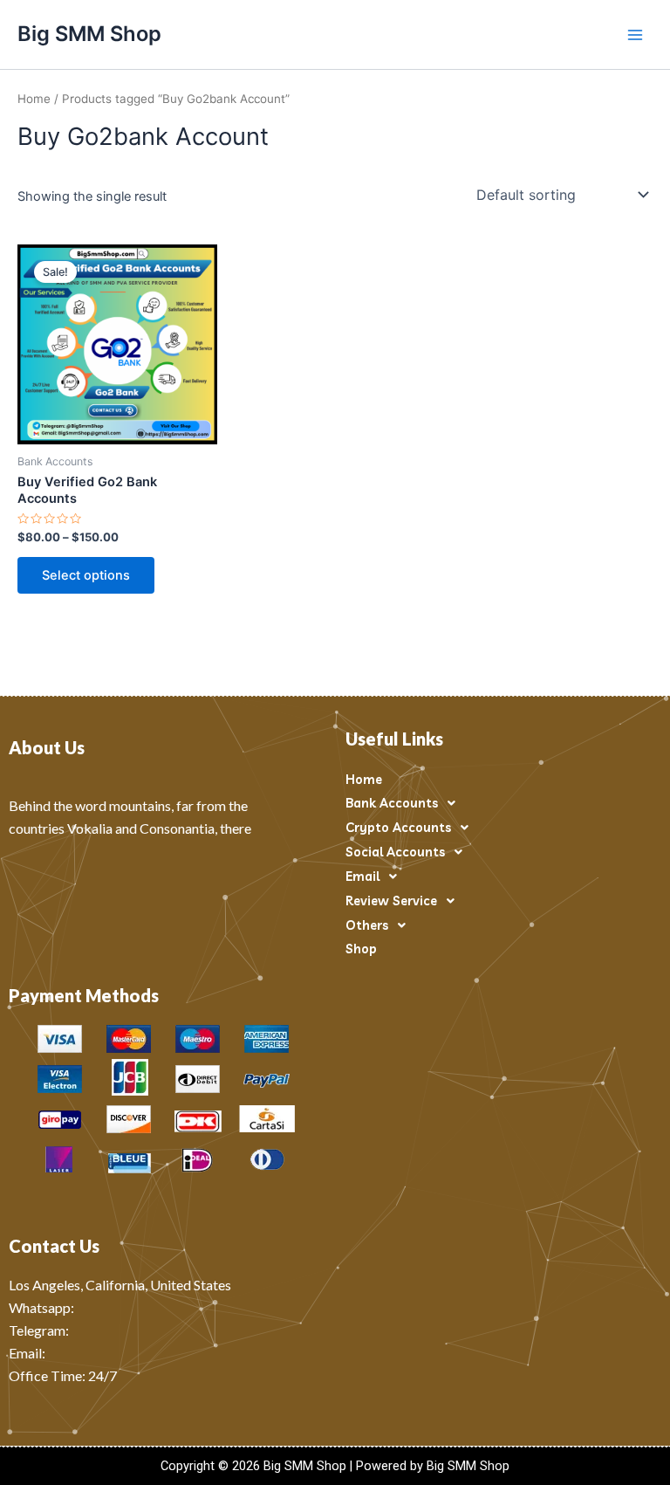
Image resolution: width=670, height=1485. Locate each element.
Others (366, 925)
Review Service (391, 900)
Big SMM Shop (89, 33)
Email (362, 876)
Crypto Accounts (398, 827)
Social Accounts (395, 851)
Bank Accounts (391, 802)
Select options (86, 575)
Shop (361, 948)
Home (34, 99)
